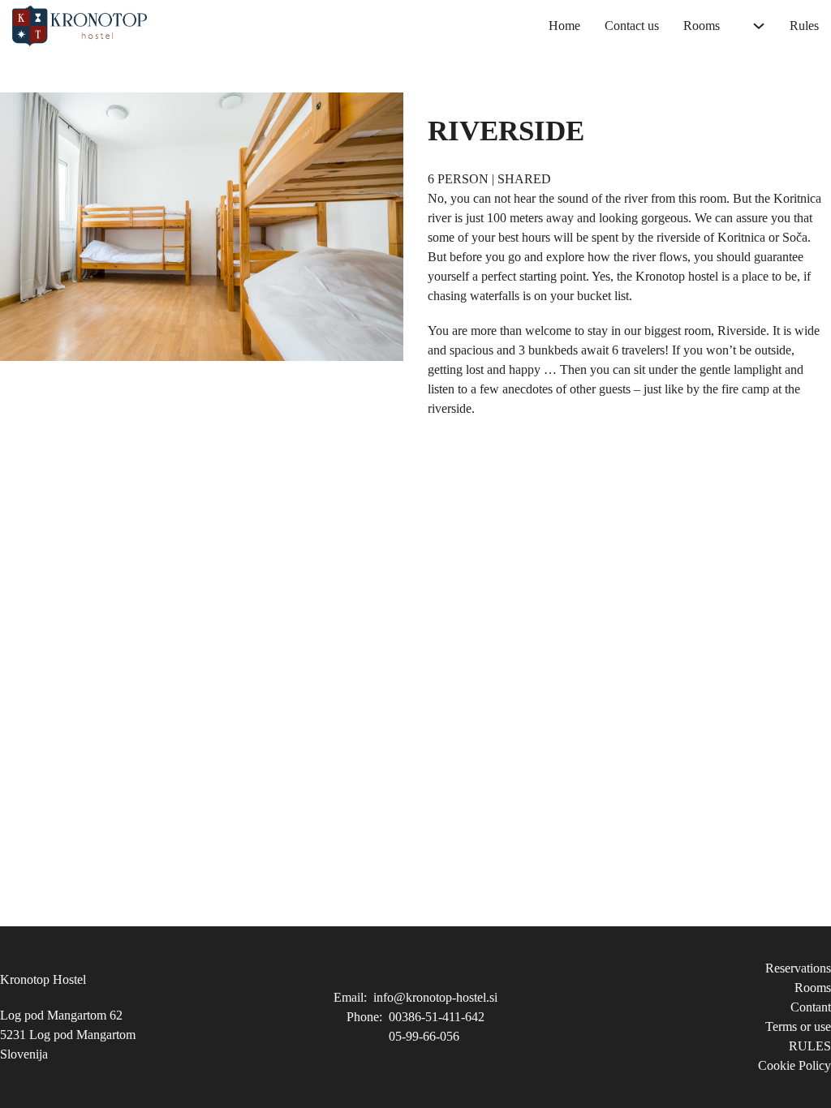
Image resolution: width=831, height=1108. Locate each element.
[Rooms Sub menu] (758, 26)
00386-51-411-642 (436, 1017)
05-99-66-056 (424, 1036)
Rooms (701, 25)
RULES (810, 1046)
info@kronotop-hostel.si (435, 997)
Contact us (632, 25)
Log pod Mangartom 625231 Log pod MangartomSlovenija (68, 1034)
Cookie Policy (794, 1065)
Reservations (798, 968)
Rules (804, 25)
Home (564, 25)
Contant (810, 1007)
